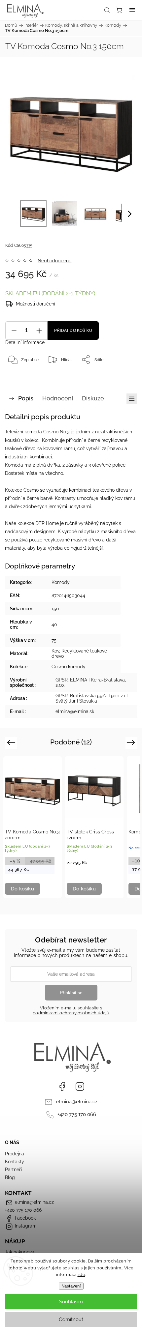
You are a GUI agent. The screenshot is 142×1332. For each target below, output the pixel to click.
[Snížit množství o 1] (14, 330)
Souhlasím (71, 1302)
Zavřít (122, 376)
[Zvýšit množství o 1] (39, 330)
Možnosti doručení (35, 303)
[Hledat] (107, 10)
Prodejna (14, 1153)
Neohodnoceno (54, 260)
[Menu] (132, 9)
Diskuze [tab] (93, 398)
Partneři (13, 1169)
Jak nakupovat (20, 1252)
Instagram (80, 1086)
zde (82, 1274)
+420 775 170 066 (76, 1114)
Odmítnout (71, 1319)
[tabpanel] (32, 827)
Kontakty (14, 1161)
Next (131, 742)
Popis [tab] (25, 398)
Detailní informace (25, 342)
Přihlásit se (71, 992)
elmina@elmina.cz (76, 1102)
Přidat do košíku (73, 330)
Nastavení (71, 1286)
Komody (61, 582)
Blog (10, 1177)
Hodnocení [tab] (57, 398)
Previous (12, 742)
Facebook (62, 1086)
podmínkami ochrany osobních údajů (71, 1012)
